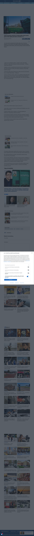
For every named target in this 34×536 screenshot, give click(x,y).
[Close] (32, 253)
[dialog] (17, 268)
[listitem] (17, 265)
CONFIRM (10, 279)
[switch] (28, 267)
